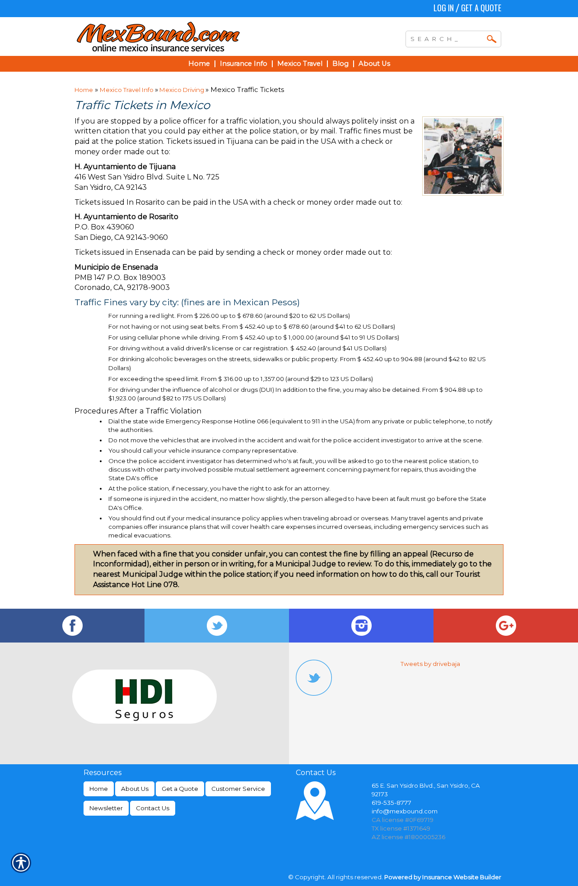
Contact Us (152, 808)
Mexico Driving (181, 89)
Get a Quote (481, 8)
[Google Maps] (505, 625)
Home (84, 89)
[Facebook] (72, 625)
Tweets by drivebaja (430, 663)
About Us (135, 788)
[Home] (198, 36)
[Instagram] (361, 625)
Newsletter (106, 808)
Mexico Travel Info (127, 89)
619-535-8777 (391, 802)
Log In (444, 8)
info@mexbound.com (405, 811)
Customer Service (238, 788)
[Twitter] (216, 625)
